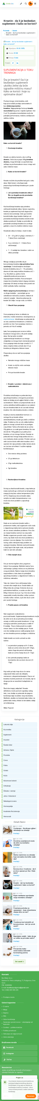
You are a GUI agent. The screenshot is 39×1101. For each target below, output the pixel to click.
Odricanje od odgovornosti (12, 1034)
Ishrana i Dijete (8, 750)
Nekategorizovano (10, 801)
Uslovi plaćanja (8, 1037)
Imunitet (6, 740)
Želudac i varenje (9, 791)
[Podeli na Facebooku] (13, 63)
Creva (5, 760)
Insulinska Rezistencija (11, 811)
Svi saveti (18, 962)
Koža (5, 776)
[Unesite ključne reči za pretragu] (26, 3)
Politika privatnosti (9, 1031)
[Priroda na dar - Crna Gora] (8, 4)
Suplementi (7, 735)
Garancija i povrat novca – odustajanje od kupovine (18, 1023)
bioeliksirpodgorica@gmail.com (18, 988)
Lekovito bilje (8, 724)
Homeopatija (8, 806)
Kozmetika (7, 730)
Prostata (6, 755)
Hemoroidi (7, 816)
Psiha (5, 765)
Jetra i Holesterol (9, 796)
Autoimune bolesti (9, 781)
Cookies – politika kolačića (12, 1027)
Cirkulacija (7, 786)
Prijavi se (19, 1078)
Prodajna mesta (8, 997)
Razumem (30, 1096)
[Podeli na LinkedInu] (17, 63)
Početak (6, 31)
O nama (6, 1006)
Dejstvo (5, 1013)
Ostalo (5, 770)
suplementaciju (9, 319)
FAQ (4, 1016)
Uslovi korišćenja (9, 1019)
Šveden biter (7, 745)
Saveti (14, 31)
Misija (5, 1010)
